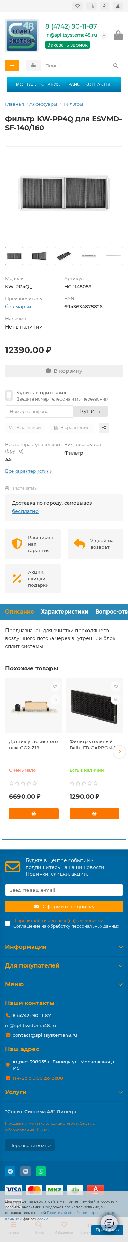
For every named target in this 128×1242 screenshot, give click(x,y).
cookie (42, 1219)
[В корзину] (34, 813)
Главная (14, 104)
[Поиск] (116, 65)
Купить (90, 411)
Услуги (16, 1091)
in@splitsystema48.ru (71, 35)
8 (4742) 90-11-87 (71, 26)
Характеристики (64, 611)
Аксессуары (43, 104)
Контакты (97, 84)
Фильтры (72, 104)
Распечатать (25, 488)
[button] (8, 752)
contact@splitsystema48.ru (45, 1035)
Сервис (50, 84)
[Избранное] (77, 6)
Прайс (72, 84)
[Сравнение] (91, 6)
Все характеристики (29, 471)
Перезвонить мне (30, 1145)
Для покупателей (32, 965)
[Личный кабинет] (118, 6)
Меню (14, 984)
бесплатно (25, 511)
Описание (19, 611)
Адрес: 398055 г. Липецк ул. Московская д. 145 (63, 1065)
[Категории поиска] (33, 65)
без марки (18, 307)
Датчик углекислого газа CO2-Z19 (33, 744)
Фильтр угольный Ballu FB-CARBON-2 (93, 744)
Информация (26, 946)
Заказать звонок (67, 45)
